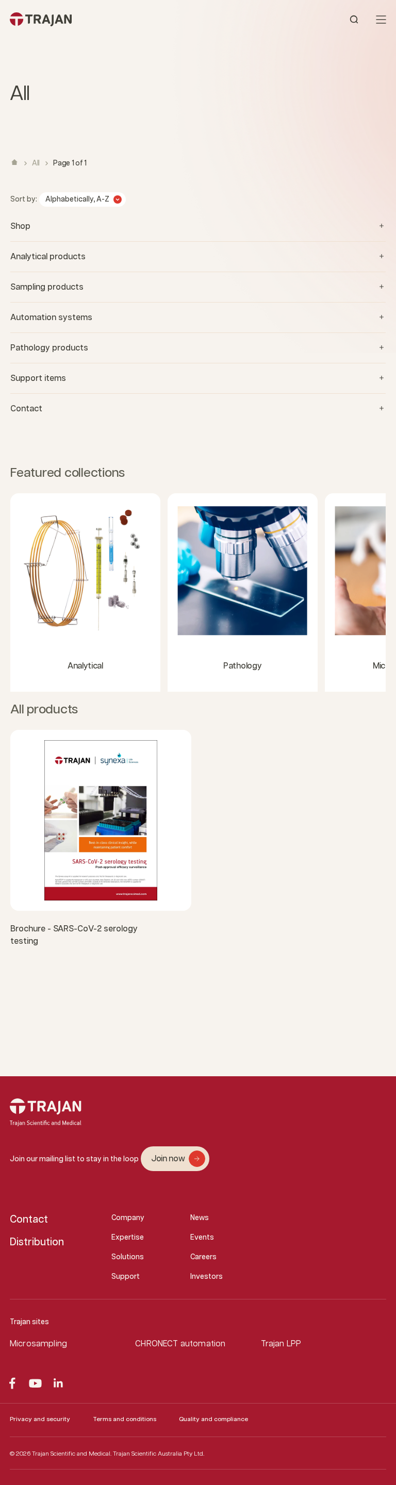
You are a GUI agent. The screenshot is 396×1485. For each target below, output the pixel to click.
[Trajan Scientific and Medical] (104, 19)
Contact (29, 1219)
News (199, 1218)
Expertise (127, 1237)
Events (202, 1237)
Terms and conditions (124, 1419)
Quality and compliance (213, 1419)
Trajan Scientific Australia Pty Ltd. (158, 1453)
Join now (168, 1159)
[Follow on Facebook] (12, 1383)
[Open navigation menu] (381, 19)
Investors (206, 1276)
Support (125, 1276)
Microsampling (38, 1344)
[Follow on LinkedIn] (58, 1383)
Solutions (127, 1257)
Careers (203, 1257)
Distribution (37, 1242)
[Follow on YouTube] (35, 1383)
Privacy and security (40, 1419)
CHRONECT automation (180, 1344)
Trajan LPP (281, 1344)
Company (127, 1218)
